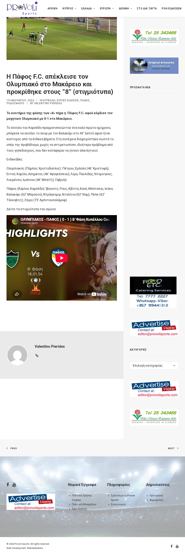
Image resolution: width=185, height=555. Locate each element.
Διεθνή (124, 8)
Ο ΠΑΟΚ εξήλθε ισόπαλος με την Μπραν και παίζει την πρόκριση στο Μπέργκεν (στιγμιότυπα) (159, 146)
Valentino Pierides (48, 103)
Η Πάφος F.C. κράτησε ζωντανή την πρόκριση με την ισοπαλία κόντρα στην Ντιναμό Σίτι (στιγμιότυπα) (159, 220)
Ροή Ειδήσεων (171, 8)
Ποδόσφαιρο (15, 103)
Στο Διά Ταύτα (147, 8)
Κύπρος (68, 8)
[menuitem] (52, 8)
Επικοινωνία (118, 504)
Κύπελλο (49, 100)
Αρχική (52, 8)
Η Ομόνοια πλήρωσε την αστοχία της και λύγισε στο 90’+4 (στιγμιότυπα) (161, 252)
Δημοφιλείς (157, 500)
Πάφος (85, 100)
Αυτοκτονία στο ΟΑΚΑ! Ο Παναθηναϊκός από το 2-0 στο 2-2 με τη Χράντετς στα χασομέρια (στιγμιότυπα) (161, 182)
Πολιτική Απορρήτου (84, 504)
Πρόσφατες (156, 495)
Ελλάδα (86, 8)
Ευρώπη (105, 8)
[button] (136, 100)
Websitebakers (35, 548)
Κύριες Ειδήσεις (68, 100)
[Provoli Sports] (22, 8)
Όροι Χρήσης (79, 508)
